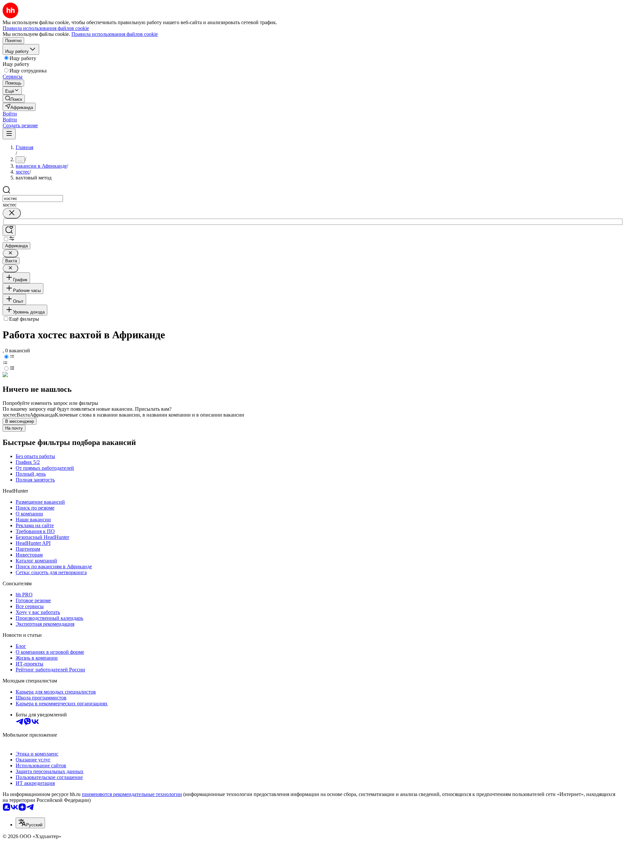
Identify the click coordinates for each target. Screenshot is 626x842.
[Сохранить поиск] (9, 230)
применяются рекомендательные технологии (132, 794)
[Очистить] (12, 213)
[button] (10, 113)
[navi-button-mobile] (9, 134)
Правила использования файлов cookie (114, 34)
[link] (14, 99)
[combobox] (33, 198)
